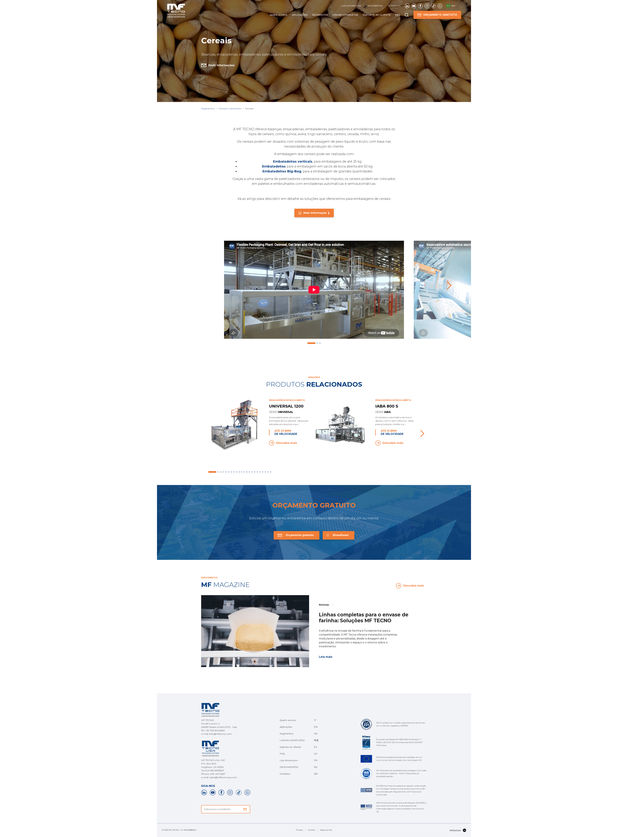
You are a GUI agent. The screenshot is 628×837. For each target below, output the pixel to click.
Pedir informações (221, 65)
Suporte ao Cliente (377, 14)
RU (316, 767)
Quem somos (278, 14)
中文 (316, 740)
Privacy (299, 830)
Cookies (311, 830)
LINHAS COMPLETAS (345, 14)
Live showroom (351, 5)
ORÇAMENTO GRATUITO (440, 14)
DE (316, 733)
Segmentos (320, 14)
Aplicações (300, 14)
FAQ (397, 14)
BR (316, 773)
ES (315, 746)
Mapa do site (326, 830)
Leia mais (325, 656)
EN (316, 726)
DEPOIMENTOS (374, 5)
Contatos (394, 5)
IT (315, 720)
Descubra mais (286, 442)
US (315, 753)
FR (315, 760)
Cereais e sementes (230, 108)
